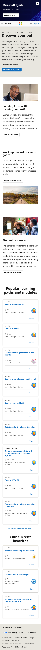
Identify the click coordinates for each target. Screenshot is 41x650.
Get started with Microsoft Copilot (20, 427)
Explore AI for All (12, 480)
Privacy (14, 641)
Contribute (6, 641)
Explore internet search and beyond (20, 379)
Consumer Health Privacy (11, 644)
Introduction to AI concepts (17, 574)
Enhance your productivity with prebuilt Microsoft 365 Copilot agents (18, 453)
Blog (31, 638)
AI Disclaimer (6, 638)
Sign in (36, 23)
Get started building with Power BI (20, 550)
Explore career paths (13, 180)
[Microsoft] (20, 23)
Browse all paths (10, 65)
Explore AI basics (12, 329)
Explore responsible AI (14, 403)
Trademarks (6, 647)
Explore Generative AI (14, 304)
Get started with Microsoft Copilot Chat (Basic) (20, 505)
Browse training (11, 135)
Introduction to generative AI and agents (19, 354)
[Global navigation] (2, 24)
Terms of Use (29, 644)
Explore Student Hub (13, 272)
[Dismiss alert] (37, 3)
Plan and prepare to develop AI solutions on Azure (18, 600)
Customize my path (11, 69)
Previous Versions (20, 638)
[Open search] (31, 24)
